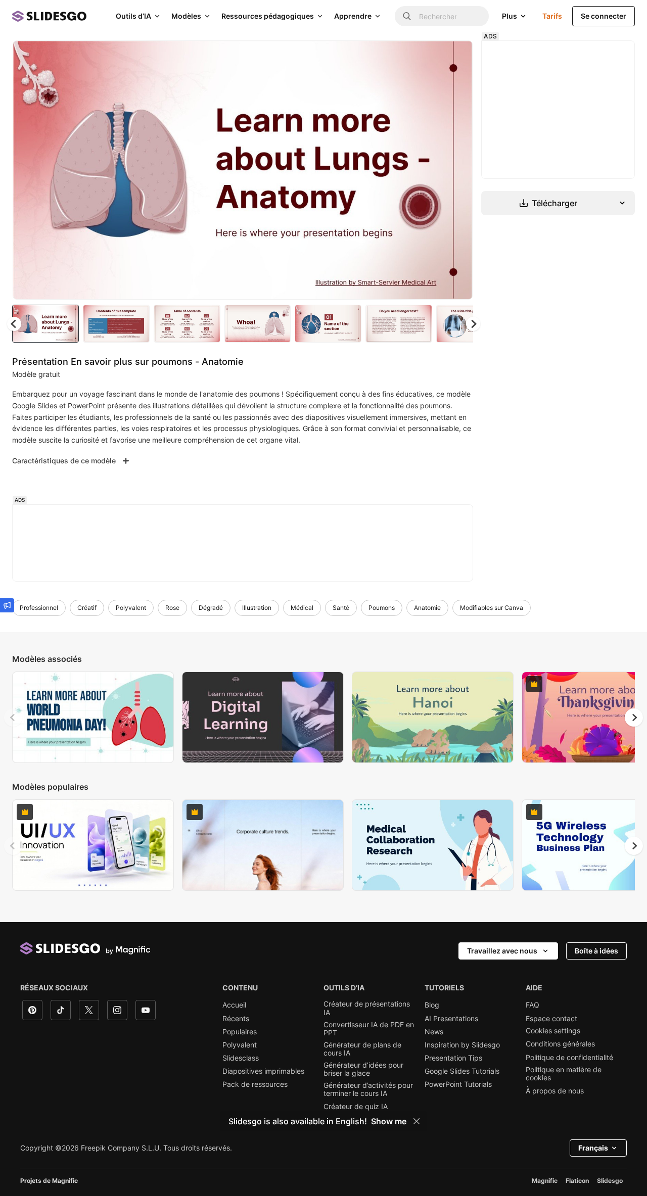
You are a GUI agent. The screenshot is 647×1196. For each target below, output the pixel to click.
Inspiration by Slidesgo (462, 1045)
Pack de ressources (255, 1084)
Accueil (234, 1005)
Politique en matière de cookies (564, 1074)
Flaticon (577, 1180)
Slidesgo (610, 1180)
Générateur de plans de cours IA (362, 1049)
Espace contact (551, 1019)
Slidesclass (240, 1058)
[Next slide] (457, 170)
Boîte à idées (596, 950)
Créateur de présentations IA (367, 1008)
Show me (388, 1121)
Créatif (87, 607)
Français (593, 1147)
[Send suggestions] (7, 605)
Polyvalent (131, 607)
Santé (341, 607)
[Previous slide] (13, 717)
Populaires (239, 1032)
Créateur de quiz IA (356, 1107)
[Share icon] (455, 56)
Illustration (256, 607)
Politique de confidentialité (569, 1058)
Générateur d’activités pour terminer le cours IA (368, 1089)
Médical (302, 607)
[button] (473, 324)
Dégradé (211, 607)
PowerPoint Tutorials (458, 1084)
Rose (172, 607)
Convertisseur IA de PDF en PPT (369, 1029)
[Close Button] (416, 1121)
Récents (235, 1019)
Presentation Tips (453, 1058)
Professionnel (39, 607)
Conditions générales (560, 1044)
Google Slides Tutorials (462, 1071)
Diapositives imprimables (263, 1071)
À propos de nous (555, 1091)
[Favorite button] (429, 56)
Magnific (545, 1180)
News (434, 1032)
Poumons (381, 607)
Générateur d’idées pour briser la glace (363, 1069)
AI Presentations (451, 1019)
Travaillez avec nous (502, 950)
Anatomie (427, 607)
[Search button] (407, 16)
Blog (432, 1005)
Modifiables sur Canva (491, 607)
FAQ (532, 1005)
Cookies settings (553, 1031)
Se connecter (603, 16)
